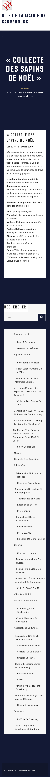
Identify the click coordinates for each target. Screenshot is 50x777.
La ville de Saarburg (27, 719)
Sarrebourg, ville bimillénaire (25, 610)
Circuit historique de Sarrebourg (26, 620)
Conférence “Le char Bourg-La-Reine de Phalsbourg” (28, 422)
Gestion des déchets (27, 348)
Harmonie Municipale (28, 705)
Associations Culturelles (26, 628)
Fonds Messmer (25, 527)
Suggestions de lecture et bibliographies (28, 491)
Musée (17, 453)
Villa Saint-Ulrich (22, 594)
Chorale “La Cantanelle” (29, 652)
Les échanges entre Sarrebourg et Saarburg (27, 727)
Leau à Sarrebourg (26, 342)
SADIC (20, 680)
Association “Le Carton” (29, 646)
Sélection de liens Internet (31, 539)
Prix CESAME (24, 533)
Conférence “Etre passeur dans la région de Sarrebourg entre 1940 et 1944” (26, 435)
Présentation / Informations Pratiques (29, 475)
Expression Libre (25, 674)
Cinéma (18, 545)
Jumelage (19, 711)
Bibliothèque (20, 465)
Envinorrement (21, 334)
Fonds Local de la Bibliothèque (25, 519)
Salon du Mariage (26, 447)
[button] (4, 28)
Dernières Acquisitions (28, 483)
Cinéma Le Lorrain (26, 553)
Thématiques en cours (28, 499)
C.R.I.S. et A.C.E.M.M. (28, 588)
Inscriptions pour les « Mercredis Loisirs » (26, 380)
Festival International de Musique (28, 561)
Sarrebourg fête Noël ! (28, 363)
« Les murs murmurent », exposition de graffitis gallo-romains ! (28, 391)
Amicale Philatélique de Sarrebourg (28, 687)
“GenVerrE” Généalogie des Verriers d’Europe (29, 697)
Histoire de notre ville (25, 600)
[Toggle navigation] (5, 34)
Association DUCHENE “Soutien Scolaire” (27, 638)
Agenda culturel (22, 354)
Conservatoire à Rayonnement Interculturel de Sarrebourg (29, 580)
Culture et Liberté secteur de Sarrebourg (28, 666)
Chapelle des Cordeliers (26, 459)
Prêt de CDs (23, 511)
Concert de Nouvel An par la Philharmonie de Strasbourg (29, 412)
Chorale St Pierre (26, 658)
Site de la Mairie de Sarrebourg (24, 19)
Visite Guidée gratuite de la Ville (29, 370)
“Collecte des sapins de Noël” (29, 403)
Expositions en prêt (27, 505)
